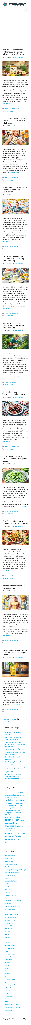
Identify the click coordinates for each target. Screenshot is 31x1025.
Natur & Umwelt (10, 945)
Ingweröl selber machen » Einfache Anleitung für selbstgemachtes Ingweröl (13, 51)
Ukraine (21, 826)
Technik (7, 974)
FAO (6, 884)
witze (13, 839)
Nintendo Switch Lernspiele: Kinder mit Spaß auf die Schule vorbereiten (15, 744)
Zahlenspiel (8, 1010)
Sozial (7, 965)
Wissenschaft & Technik (12, 1007)
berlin (18, 793)
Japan (17, 803)
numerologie (8, 808)
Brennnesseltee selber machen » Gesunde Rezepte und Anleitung (14, 325)
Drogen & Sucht (10, 875)
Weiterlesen (6, 103)
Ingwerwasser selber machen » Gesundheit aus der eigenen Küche (15, 652)
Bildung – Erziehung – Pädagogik (15, 870)
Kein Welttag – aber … (12, 915)
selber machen (9, 111)
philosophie (16, 808)
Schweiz (13, 815)
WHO (6, 1002)
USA (11, 829)
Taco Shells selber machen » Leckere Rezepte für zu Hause (15, 522)
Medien (7, 934)
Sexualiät (8, 962)
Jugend (7, 912)
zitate (19, 839)
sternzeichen (11, 822)
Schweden (8, 815)
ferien (11, 797)
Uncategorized (10, 985)
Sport (7, 968)
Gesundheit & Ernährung (13, 901)
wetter (8, 839)
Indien (24, 800)
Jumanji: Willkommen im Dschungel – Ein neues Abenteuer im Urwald (13, 776)
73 (21, 719)
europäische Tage (11, 881)
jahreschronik (10, 803)
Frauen (7, 892)
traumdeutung (12, 826)
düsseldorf (22, 795)
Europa (7, 797)
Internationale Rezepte (12, 906)
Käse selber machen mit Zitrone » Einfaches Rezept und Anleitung (13, 258)
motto (12, 805)
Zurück (5, 719)
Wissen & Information (12, 109)
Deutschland (9, 795)
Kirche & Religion (10, 920)
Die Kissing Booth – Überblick (14, 749)
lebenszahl (8, 805)
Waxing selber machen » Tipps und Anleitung (15, 586)
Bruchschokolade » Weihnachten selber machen (14, 393)
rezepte (8, 812)
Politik (7, 951)
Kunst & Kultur (9, 929)
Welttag (18, 836)
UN (6, 982)
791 (26, 719)
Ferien (7, 887)
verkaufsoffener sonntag (15, 833)
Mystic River (9, 772)
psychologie (9, 810)
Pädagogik (17, 810)
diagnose (16, 795)
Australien (13, 793)
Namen (7, 943)
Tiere (6, 976)
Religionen (8, 960)
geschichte (18, 800)
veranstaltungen (10, 831)
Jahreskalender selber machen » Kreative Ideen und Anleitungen (15, 189)
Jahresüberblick (10, 909)
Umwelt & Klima (10, 979)
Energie (7, 878)
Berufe (7, 867)
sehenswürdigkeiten (12, 817)
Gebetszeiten (9, 898)
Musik (7, 940)
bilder (22, 792)
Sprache (7, 971)
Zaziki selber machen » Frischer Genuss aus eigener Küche (14, 458)
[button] (21, 9)
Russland (13, 813)
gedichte (9, 800)
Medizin (7, 937)
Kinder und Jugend (11, 917)
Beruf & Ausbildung (11, 864)
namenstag (18, 805)
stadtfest (22, 820)
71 (15, 719)
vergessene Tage (10, 996)
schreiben (19, 813)
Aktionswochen (10, 856)
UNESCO (8, 988)
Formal (7, 889)
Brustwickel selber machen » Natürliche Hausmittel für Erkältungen (14, 120)
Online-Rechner (10, 948)
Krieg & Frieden (10, 926)
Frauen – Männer (10, 895)
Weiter (6, 721)
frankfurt (17, 797)
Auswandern (9, 861)
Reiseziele (8, 957)
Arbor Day (8, 858)
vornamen (9, 836)
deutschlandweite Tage (12, 872)
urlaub (7, 828)
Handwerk (8, 903)
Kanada (21, 803)
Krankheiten (9, 923)
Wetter (7, 999)
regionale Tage (10, 954)
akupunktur (8, 793)
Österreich (7, 842)
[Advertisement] (15, 29)
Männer (7, 931)
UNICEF (7, 990)
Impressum (18, 1019)
